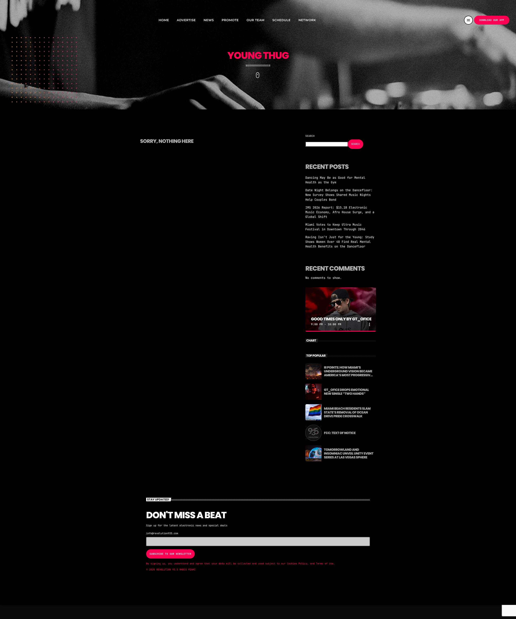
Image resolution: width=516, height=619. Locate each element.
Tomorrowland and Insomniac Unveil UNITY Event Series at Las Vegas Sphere (348, 453)
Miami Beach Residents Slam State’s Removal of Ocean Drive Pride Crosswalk (347, 412)
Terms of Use (324, 563)
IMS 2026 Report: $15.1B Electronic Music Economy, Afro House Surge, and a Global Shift (339, 212)
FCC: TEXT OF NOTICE (340, 433)
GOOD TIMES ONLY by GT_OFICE (341, 319)
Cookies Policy (297, 563)
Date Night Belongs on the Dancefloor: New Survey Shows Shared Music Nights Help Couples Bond (338, 194)
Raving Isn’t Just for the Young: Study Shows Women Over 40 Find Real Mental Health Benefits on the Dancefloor (339, 241)
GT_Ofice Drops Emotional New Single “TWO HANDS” (346, 391)
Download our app (491, 20)
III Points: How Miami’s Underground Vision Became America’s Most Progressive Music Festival (348, 373)
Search (310, 136)
